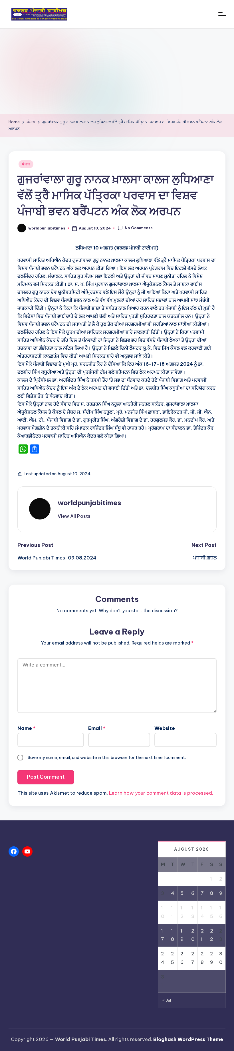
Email (96, 728)
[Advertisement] (117, 71)
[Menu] (221, 14)
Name (26, 728)
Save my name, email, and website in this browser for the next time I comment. (107, 757)
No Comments (139, 227)
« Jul (166, 1000)
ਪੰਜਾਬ (26, 164)
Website (164, 728)
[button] (74, 516)
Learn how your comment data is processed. (161, 793)
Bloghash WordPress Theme (188, 1039)
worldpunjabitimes (89, 502)
